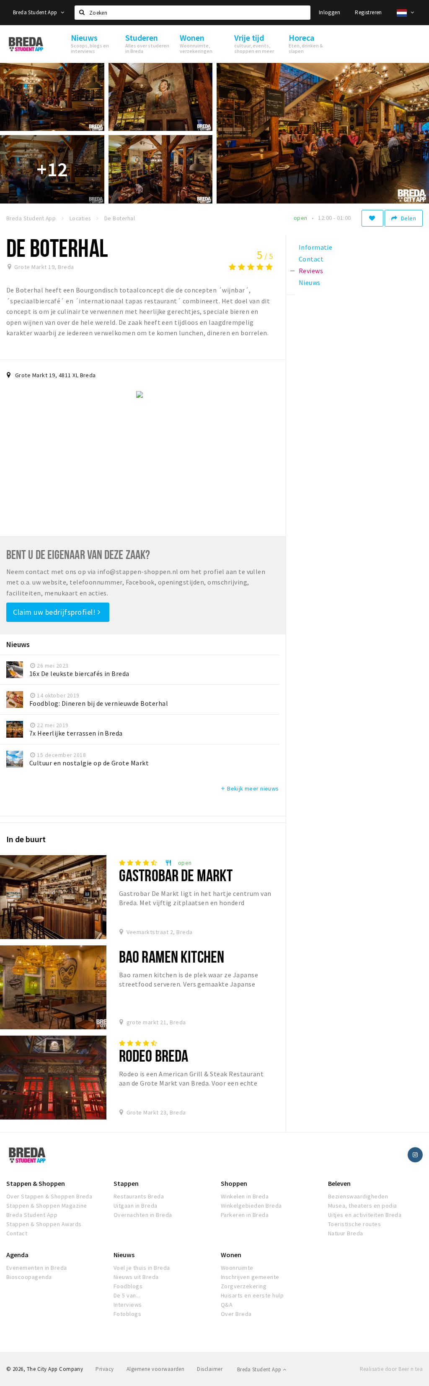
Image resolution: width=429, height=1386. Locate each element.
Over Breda (236, 1314)
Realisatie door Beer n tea (391, 1369)
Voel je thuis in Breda (142, 1267)
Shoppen (234, 1183)
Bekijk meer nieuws (249, 788)
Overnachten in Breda (143, 1215)
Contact (16, 1233)
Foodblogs (128, 1286)
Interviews (128, 1304)
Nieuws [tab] (309, 282)
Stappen (126, 1183)
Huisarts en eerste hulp (252, 1295)
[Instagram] (415, 1154)
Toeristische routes (354, 1224)
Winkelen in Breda (245, 1196)
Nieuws (124, 1254)
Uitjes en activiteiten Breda (364, 1215)
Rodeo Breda (153, 1056)
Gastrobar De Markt (176, 875)
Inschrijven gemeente (250, 1277)
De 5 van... (127, 1295)
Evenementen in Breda (36, 1267)
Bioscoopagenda (29, 1277)
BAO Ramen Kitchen (171, 956)
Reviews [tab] (311, 270)
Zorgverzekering (243, 1286)
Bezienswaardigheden (358, 1196)
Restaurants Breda (139, 1196)
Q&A (227, 1304)
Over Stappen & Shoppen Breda (49, 1196)
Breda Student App (36, 12)
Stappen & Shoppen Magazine (46, 1205)
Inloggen (329, 12)
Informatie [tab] (316, 247)
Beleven (339, 1183)
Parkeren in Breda (245, 1215)
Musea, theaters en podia (362, 1205)
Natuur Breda (345, 1233)
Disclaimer (209, 1369)
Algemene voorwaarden (156, 1369)
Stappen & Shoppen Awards (44, 1224)
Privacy (105, 1369)
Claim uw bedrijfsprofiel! (55, 612)
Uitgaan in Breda (136, 1205)
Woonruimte (237, 1267)
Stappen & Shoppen (35, 1183)
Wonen (231, 1254)
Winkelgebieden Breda (251, 1205)
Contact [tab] (311, 259)
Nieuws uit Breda (136, 1277)
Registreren (368, 12)
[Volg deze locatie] (372, 218)
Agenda (17, 1254)
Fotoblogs (127, 1314)
